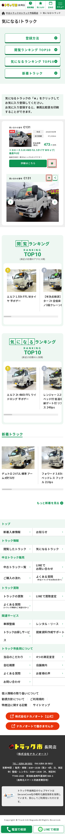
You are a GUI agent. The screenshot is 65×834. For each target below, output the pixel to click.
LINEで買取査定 (46, 596)
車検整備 (9, 624)
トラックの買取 (13, 596)
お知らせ (41, 532)
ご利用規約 (37, 699)
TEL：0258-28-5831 (22, 763)
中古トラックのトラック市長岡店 (22, 12)
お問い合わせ (11, 682)
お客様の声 (43, 673)
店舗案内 (41, 665)
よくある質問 (11, 673)
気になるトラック (47, 549)
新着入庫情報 (11, 532)
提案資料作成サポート (50, 632)
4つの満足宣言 (45, 657)
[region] (32, 293)
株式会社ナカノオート (32, 754)
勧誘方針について (13, 699)
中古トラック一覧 (14, 567)
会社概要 (9, 665)
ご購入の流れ (11, 578)
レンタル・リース (47, 624)
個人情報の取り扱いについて (20, 693)
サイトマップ (41, 705)
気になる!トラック (52, 12)
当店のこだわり (13, 657)
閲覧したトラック (14, 549)
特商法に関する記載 (14, 705)
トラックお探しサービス (16, 636)
